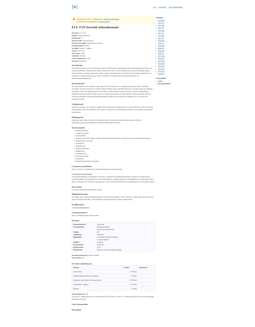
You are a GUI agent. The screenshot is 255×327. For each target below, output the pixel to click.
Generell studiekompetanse (80, 207)
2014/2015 (161, 64)
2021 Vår (161, 38)
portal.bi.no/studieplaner (111, 19)
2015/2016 (161, 61)
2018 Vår (161, 53)
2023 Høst (161, 25)
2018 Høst (161, 51)
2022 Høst (161, 30)
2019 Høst (161, 46)
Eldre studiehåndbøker (176, 7)
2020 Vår (161, 43)
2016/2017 (161, 58)
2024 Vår (161, 23)
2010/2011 (161, 74)
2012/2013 (161, 69)
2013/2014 (161, 66)
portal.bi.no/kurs (104, 21)
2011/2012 (161, 71)
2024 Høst (161, 20)
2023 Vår (161, 28)
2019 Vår (161, 48)
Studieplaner (162, 7)
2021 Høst (161, 35)
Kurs (154, 7)
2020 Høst (161, 41)
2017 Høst (161, 56)
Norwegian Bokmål (164, 83)
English (160, 81)
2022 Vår (161, 33)
